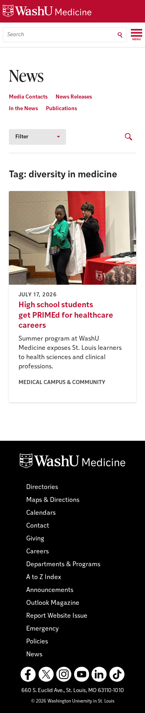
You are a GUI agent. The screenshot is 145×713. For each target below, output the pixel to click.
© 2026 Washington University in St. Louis (72, 701)
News (34, 654)
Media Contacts (28, 97)
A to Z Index (43, 577)
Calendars (41, 513)
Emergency (42, 629)
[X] (46, 674)
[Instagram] (63, 674)
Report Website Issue (56, 616)
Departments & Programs (63, 564)
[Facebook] (28, 674)
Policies (37, 642)
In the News (23, 108)
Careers (37, 552)
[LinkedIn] (99, 674)
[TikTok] (116, 674)
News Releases (74, 97)
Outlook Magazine (52, 603)
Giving (35, 539)
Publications (61, 108)
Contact (37, 526)
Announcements (49, 590)
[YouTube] (81, 674)
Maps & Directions (52, 500)
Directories (42, 487)
